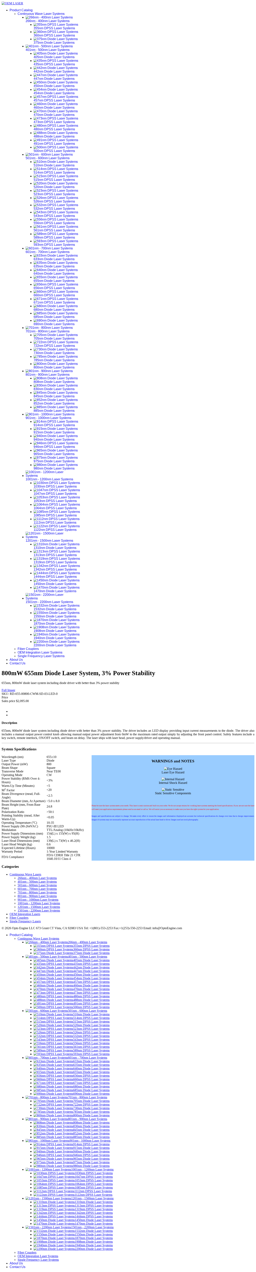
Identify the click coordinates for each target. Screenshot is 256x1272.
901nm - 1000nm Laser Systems (38, 899)
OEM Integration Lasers (25, 914)
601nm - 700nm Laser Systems (37, 889)
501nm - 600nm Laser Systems (37, 885)
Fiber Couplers (28, 649)
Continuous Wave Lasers (25, 874)
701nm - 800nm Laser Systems (37, 892)
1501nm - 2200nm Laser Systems (39, 910)
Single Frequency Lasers (25, 921)
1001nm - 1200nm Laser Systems (39, 903)
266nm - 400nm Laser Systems (37, 878)
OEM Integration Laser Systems (40, 652)
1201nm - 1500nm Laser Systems (39, 907)
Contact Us (17, 663)
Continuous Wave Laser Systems (41, 13)
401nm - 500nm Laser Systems (37, 881)
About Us (16, 659)
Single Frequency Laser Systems (41, 656)
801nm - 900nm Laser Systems (37, 896)
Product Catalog (21, 10)
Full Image (8, 690)
